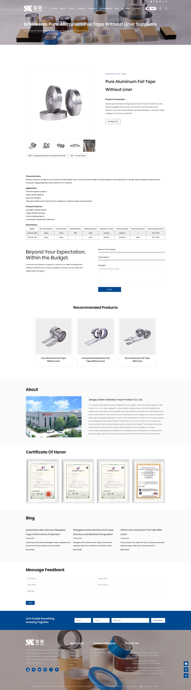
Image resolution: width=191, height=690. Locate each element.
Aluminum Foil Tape (55, 31)
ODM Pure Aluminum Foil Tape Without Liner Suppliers (108, 686)
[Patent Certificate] (42, 481)
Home (54, 8)
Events (71, 8)
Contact (136, 8)
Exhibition (125, 8)
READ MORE (30, 550)
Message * (102, 265)
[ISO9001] (148, 481)
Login (156, 686)
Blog (116, 8)
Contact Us (113, 121)
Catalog (97, 655)
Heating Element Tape (102, 652)
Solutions (92, 8)
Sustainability (106, 8)
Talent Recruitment (138, 13)
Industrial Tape (42, 31)
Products (81, 8)
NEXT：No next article (78, 156)
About (63, 8)
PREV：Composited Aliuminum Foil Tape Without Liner (46, 156)
